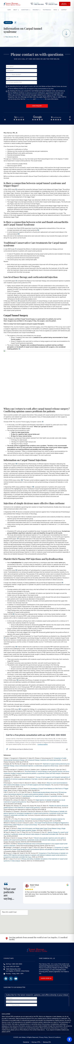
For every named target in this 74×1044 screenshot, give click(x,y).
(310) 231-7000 (52, 4)
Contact (64, 9)
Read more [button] (28, 900)
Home (9, 9)
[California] (46, 4)
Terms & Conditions (55, 1037)
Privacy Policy (43, 1037)
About (15, 9)
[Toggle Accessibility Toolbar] (69, 1039)
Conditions (25, 9)
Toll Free (36, 3)
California (51, 3)
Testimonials (47, 9)
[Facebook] (6, 978)
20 (20, 709)
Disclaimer (26, 1042)
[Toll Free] (32, 4)
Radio (55, 9)
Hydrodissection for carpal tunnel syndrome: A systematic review (42, 796)
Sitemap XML (47, 1042)
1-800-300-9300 (39, 4)
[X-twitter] (11, 978)
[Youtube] (16, 978)
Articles (8, 22)
